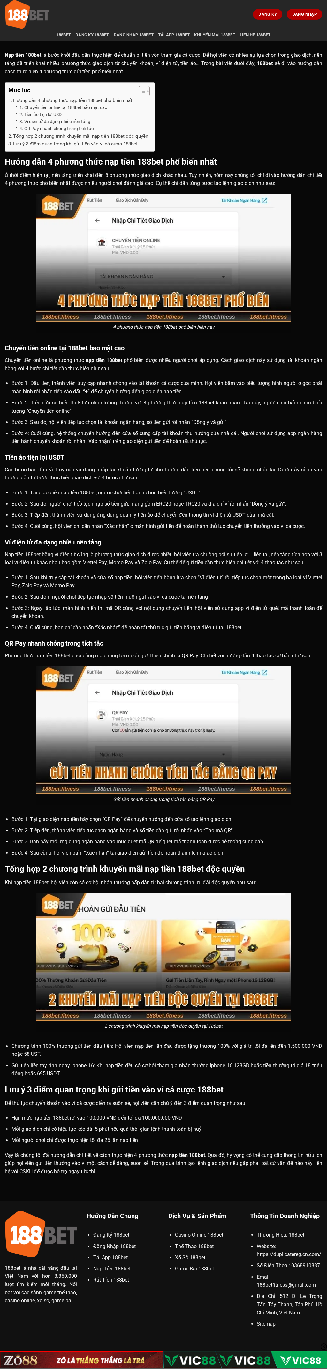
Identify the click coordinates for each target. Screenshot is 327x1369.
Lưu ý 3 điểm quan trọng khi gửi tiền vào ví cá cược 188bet (75, 144)
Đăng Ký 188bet (92, 35)
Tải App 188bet (174, 35)
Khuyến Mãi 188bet (214, 35)
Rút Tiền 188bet (111, 1280)
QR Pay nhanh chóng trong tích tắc (59, 128)
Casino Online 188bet (199, 1235)
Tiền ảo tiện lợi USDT (44, 114)
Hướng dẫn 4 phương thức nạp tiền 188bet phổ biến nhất (72, 100)
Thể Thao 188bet (194, 1246)
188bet (64, 35)
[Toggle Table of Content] (141, 91)
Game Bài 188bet (194, 1269)
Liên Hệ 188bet (255, 35)
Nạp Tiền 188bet (112, 1269)
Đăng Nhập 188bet (134, 35)
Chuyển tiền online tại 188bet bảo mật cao (65, 107)
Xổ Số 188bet (190, 1257)
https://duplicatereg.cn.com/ (289, 1254)
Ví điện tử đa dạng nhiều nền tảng (57, 121)
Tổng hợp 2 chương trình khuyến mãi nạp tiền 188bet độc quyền (80, 136)
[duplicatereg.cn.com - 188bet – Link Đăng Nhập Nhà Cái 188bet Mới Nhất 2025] (37, 14)
